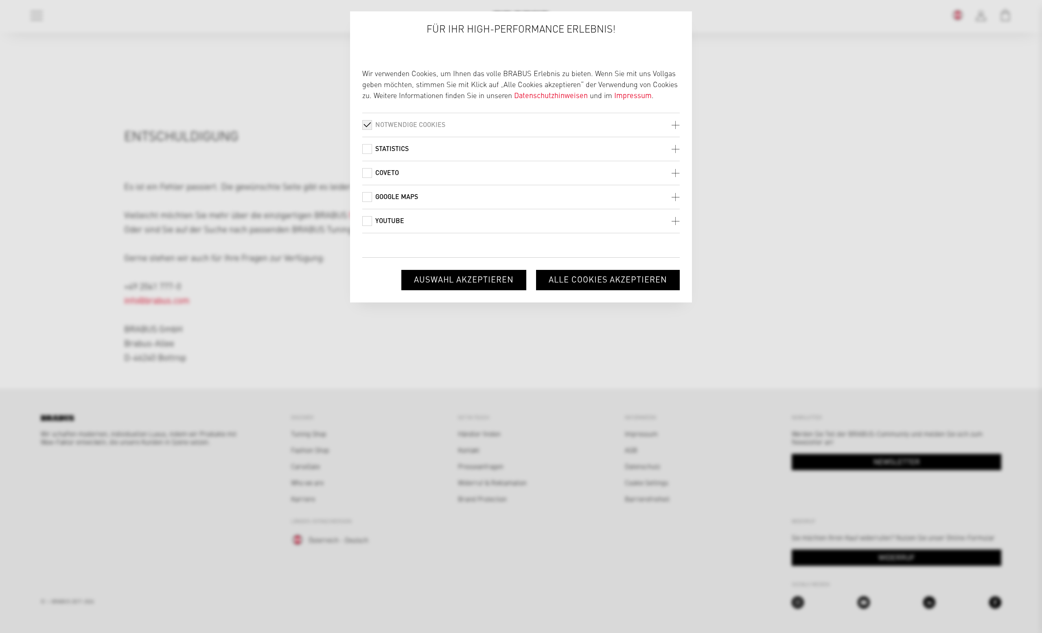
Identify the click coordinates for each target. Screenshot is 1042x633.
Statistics (392, 148)
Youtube (389, 220)
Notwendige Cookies (410, 124)
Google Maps (396, 196)
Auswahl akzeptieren (464, 279)
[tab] (521, 125)
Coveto (387, 172)
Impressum (633, 95)
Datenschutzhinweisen (551, 95)
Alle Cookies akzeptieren (608, 279)
